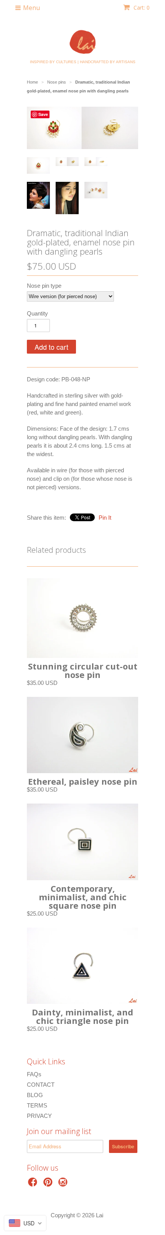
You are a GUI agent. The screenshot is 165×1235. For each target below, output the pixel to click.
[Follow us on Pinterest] (49, 1184)
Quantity (37, 313)
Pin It (105, 517)
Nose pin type (44, 285)
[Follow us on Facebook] (34, 1184)
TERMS (37, 1105)
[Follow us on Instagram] (64, 1184)
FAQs (34, 1074)
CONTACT (40, 1084)
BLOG (35, 1095)
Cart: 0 (141, 7)
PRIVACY (39, 1116)
